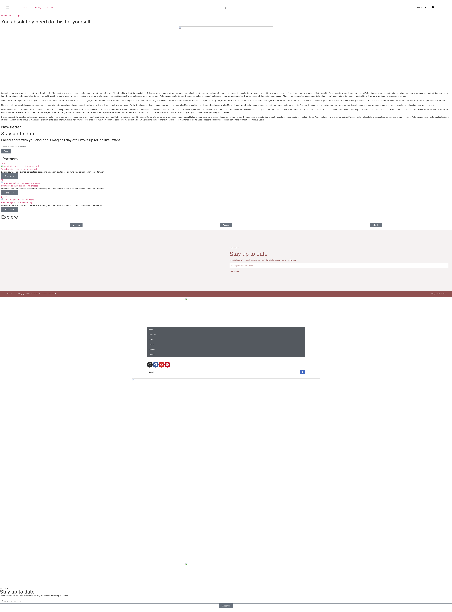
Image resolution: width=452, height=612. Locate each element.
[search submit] (302, 372)
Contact (9, 294)
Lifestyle (49, 7)
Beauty (38, 7)
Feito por (434, 294)
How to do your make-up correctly (16, 202)
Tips (18, 15)
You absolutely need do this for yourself (19, 169)
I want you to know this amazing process (19, 186)
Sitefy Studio (441, 294)
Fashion (26, 7)
